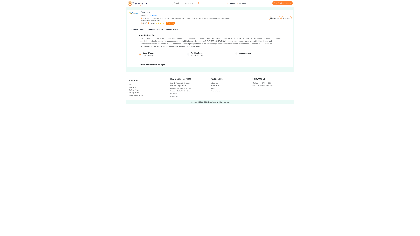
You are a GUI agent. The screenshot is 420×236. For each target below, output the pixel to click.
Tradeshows (215, 91)
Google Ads (174, 96)
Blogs (213, 88)
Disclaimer (132, 87)
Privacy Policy (134, 93)
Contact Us (215, 86)
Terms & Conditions (136, 95)
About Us (214, 83)
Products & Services (155, 29)
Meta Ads (173, 93)
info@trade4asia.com (262, 86)
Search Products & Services (180, 83)
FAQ (130, 85)
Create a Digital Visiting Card (180, 91)
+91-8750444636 (261, 83)
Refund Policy (134, 90)
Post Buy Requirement (282, 3)
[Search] (198, 3)
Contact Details (172, 29)
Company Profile (137, 29)
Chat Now (275, 18)
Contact (287, 18)
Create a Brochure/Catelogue (180, 88)
